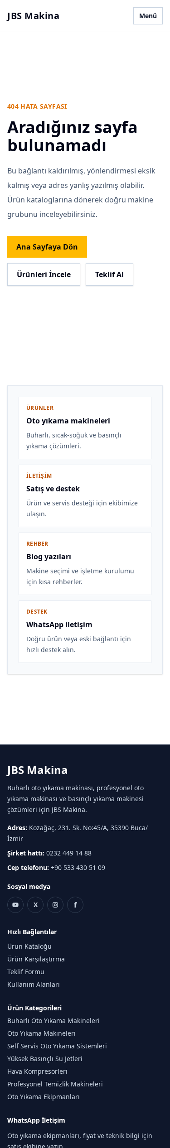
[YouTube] (15, 905)
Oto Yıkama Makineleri (41, 1033)
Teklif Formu (25, 971)
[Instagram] (55, 905)
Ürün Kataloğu (29, 946)
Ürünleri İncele (44, 274)
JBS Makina (33, 16)
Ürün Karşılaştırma (36, 959)
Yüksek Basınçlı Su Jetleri (45, 1058)
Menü (148, 15)
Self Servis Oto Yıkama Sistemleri (57, 1046)
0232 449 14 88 (69, 853)
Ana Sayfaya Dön (47, 247)
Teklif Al (109, 274)
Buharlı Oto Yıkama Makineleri (53, 1020)
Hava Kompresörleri (37, 1071)
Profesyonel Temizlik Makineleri (55, 1084)
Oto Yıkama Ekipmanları (43, 1096)
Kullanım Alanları (33, 984)
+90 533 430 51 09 (78, 867)
